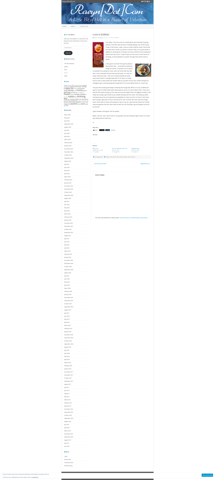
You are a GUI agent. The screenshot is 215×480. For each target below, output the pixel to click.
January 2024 (67, 145)
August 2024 (67, 127)
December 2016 (68, 409)
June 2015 (67, 446)
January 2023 (67, 183)
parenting (67, 101)
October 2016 (68, 415)
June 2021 (67, 242)
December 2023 (68, 149)
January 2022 (67, 220)
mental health (74, 99)
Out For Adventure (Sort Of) (119, 148)
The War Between (69, 63)
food (111, 157)
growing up (74, 92)
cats (73, 85)
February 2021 (68, 254)
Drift (65, 69)
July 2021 (66, 238)
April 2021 (67, 248)
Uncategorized (99, 157)
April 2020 (67, 285)
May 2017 (67, 393)
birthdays (70, 85)
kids (76, 97)
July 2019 (66, 313)
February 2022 (68, 217)
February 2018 (68, 365)
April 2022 (67, 211)
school (83, 101)
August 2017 (67, 384)
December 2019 (68, 297)
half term (81, 92)
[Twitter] (142, 1)
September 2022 (68, 195)
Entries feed (67, 459)
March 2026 (67, 115)
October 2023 (68, 155)
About (73, 26)
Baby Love (95, 148)
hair (78, 92)
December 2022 (68, 186)
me (68, 99)
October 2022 (68, 192)
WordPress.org (68, 465)
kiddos (71, 96)
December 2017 (68, 372)
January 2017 (67, 406)
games (85, 90)
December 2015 (68, 434)
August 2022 (67, 198)
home (114, 157)
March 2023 (67, 177)
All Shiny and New (100, 164)
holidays (77, 94)
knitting (81, 96)
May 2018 (67, 356)
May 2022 (67, 207)
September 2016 (68, 418)
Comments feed (68, 462)
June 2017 (67, 390)
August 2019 (67, 310)
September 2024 (68, 124)
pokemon (74, 101)
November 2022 (68, 189)
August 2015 (67, 440)
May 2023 (67, 170)
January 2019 (67, 331)
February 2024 (68, 142)
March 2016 (67, 431)
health (67, 94)
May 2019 (67, 319)
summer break (123, 157)
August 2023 (67, 161)
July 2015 (66, 443)
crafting (83, 87)
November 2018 (68, 338)
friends (80, 90)
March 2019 (67, 325)
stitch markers (76, 102)
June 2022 (67, 204)
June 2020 (67, 279)
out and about (83, 99)
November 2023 (68, 152)
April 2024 (67, 136)
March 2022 (67, 214)
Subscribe (68, 53)
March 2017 (67, 400)
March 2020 (67, 288)
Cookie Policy (35, 477)
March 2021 (67, 251)
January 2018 (67, 369)
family (107, 157)
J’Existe (66, 66)
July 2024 (66, 130)
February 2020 (68, 291)
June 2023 (67, 167)
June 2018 (67, 353)
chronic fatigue (83, 85)
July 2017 (66, 387)
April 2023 (67, 173)
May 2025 (67, 118)
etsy (79, 88)
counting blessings (75, 87)
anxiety (65, 85)
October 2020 (68, 266)
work (83, 104)
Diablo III (76, 88)
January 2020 (67, 294)
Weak (65, 76)
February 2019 (68, 328)
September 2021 (68, 232)
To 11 (65, 73)
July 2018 (66, 350)
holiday (72, 94)
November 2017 (68, 375)
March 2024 (67, 139)
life (117, 157)
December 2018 (68, 335)
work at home (131, 157)
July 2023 (66, 164)
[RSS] (149, 1)
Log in (66, 456)
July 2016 (66, 424)
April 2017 (67, 396)
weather (74, 104)
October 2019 (68, 303)
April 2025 (67, 121)
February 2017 (68, 403)
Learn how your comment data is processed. (133, 218)
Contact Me (84, 26)
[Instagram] (145, 1)
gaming (67, 92)
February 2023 (68, 180)
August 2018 (67, 347)
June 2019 (67, 316)
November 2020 (68, 263)
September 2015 (68, 437)
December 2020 (68, 260)
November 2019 (68, 300)
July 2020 (66, 276)
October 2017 (68, 378)
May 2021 (67, 245)
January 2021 (67, 257)
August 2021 (67, 235)
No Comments (115, 37)
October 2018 (68, 341)
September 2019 (68, 307)
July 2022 (66, 201)
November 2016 (68, 412)
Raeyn (95, 37)
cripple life (68, 88)
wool (79, 104)
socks (70, 102)
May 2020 (67, 282)
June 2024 (67, 133)
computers (66, 86)
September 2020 (68, 269)
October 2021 (68, 229)
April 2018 (67, 359)
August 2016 (67, 421)
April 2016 (67, 427)
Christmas (77, 85)
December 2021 (68, 223)
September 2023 (68, 158)
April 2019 (67, 322)
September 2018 (68, 344)
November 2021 (68, 226)
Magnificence (145, 164)
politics (80, 101)
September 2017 (68, 381)
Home (64, 26)
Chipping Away (135, 148)
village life (67, 104)
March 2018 (67, 362)
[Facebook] (143, 1)
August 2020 (67, 273)
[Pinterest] (147, 1)
